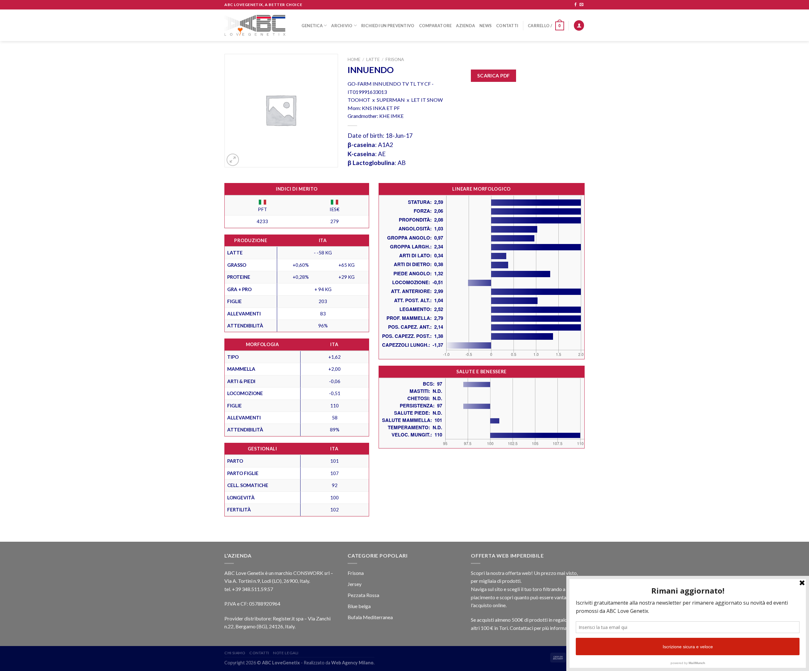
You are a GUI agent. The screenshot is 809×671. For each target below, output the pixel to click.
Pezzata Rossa (363, 595)
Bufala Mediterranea (370, 617)
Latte (373, 59)
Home (354, 59)
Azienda (465, 25)
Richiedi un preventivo (388, 25)
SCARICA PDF (493, 75)
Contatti (507, 25)
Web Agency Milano (352, 662)
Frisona (395, 59)
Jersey (355, 584)
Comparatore (435, 25)
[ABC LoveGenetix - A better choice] (254, 25)
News (485, 25)
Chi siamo (235, 652)
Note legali (286, 652)
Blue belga (359, 606)
